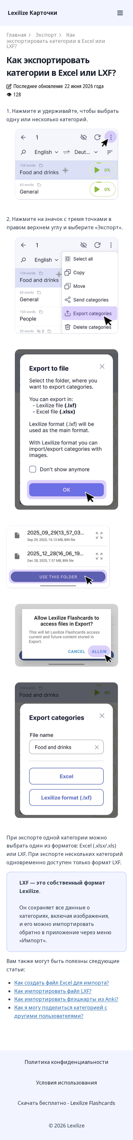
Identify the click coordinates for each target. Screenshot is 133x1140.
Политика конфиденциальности (66, 1062)
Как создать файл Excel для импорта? (61, 982)
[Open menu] (119, 13)
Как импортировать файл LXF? (52, 991)
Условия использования (66, 1082)
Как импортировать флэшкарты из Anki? (66, 999)
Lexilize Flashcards (92, 1102)
